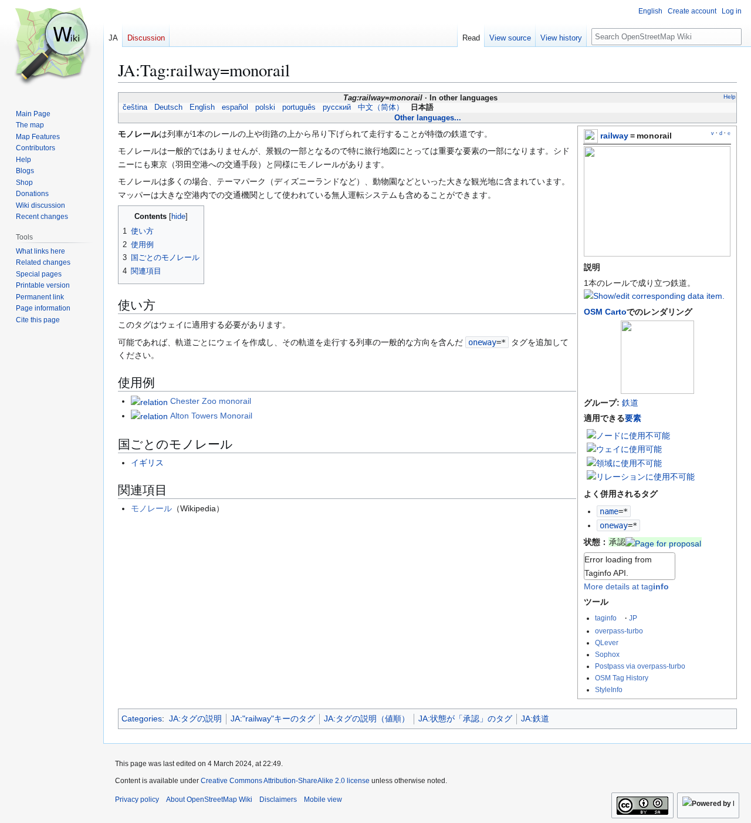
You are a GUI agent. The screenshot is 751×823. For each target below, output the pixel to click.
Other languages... (427, 117)
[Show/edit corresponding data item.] (654, 296)
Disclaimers (278, 799)
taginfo (606, 618)
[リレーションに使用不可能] (641, 476)
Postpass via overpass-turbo (640, 666)
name (609, 511)
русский (336, 107)
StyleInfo (609, 689)
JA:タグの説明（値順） (367, 718)
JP (633, 618)
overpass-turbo (619, 631)
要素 (633, 418)
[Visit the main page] (52, 47)
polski (265, 107)
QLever (606, 642)
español (235, 107)
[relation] (149, 401)
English (202, 107)
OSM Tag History (621, 678)
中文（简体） (381, 107)
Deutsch (168, 107)
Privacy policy (137, 799)
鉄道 (630, 402)
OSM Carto (605, 311)
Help (729, 96)
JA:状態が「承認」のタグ (465, 718)
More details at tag (626, 586)
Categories (141, 718)
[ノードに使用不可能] (628, 435)
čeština (135, 107)
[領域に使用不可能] (624, 462)
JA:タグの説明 (195, 718)
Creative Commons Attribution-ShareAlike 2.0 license (285, 781)
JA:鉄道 (535, 718)
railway (614, 135)
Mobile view (323, 799)
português (299, 107)
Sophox (607, 654)
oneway (614, 525)
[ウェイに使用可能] (624, 448)
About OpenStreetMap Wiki (209, 799)
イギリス (147, 462)
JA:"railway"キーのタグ (273, 718)
